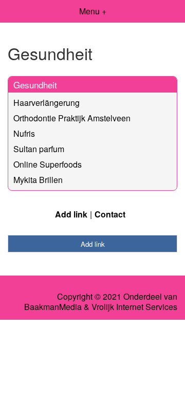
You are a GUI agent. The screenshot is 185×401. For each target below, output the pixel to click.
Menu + (92, 11)
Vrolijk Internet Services (134, 307)
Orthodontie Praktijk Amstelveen (72, 118)
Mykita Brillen (38, 180)
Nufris (24, 133)
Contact (110, 214)
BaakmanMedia (53, 307)
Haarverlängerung (46, 102)
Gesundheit (35, 84)
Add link (71, 214)
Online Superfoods (47, 164)
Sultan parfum (38, 149)
